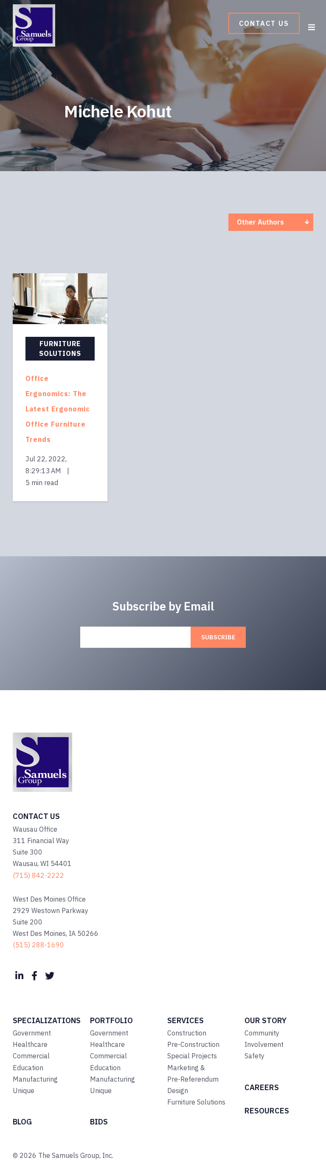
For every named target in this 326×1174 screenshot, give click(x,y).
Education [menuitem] (28, 1067)
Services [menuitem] (185, 1020)
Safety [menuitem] (254, 1056)
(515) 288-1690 (38, 945)
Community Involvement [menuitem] (264, 1039)
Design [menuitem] (177, 1090)
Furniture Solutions (60, 348)
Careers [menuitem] (261, 1087)
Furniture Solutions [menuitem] (196, 1102)
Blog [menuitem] (22, 1122)
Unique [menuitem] (23, 1090)
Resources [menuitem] (266, 1111)
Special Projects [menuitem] (192, 1056)
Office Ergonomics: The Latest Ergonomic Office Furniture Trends (57, 409)
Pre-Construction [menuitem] (193, 1044)
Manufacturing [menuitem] (35, 1079)
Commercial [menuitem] (31, 1056)
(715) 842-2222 (38, 875)
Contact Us (264, 23)
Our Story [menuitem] (265, 1020)
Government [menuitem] (32, 1033)
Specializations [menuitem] (47, 1020)
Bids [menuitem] (99, 1122)
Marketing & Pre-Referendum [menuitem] (193, 1073)
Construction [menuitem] (186, 1033)
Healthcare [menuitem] (30, 1044)
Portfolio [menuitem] (111, 1020)
